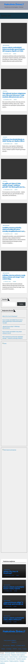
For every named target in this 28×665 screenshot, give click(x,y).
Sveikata (19, 648)
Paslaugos (24, 648)
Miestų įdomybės (6, 45)
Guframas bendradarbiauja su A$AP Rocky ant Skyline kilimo (13, 140)
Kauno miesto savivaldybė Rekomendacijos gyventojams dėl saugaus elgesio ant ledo (13, 49)
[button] (26, 11)
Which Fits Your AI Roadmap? (9, 316)
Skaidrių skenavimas (5, 654)
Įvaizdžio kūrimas (23, 657)
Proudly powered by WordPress (10, 640)
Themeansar (13, 642)
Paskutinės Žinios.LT (14, 4)
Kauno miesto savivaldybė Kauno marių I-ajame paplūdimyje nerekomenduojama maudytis (12, 321)
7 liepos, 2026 (8, 606)
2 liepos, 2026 (8, 621)
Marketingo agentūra (10, 652)
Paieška (4, 299)
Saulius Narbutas (13, 657)
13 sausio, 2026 (7, 53)
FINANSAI (13, 645)
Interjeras (5, 91)
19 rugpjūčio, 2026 (9, 575)
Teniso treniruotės (11, 659)
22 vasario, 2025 (7, 99)
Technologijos (7, 569)
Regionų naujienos (14, 661)
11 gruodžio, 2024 (8, 189)
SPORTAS (15, 648)
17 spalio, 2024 (7, 281)
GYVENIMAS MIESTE (20, 645)
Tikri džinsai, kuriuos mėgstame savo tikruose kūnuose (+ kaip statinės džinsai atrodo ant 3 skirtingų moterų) (14, 96)
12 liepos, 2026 (8, 590)
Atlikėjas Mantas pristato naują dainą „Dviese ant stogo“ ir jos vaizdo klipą (13, 277)
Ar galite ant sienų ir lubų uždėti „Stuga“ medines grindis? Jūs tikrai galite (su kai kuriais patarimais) (13, 186)
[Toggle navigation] (14, 11)
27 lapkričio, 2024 (8, 233)
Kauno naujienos (4, 661)
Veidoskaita (3, 659)
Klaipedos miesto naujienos (18, 654)
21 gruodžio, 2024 (8, 143)
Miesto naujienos (4, 657)
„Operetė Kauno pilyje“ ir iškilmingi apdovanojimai (13, 603)
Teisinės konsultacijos (21, 652)
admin (14, 53)
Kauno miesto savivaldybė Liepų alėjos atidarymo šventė (13, 619)
